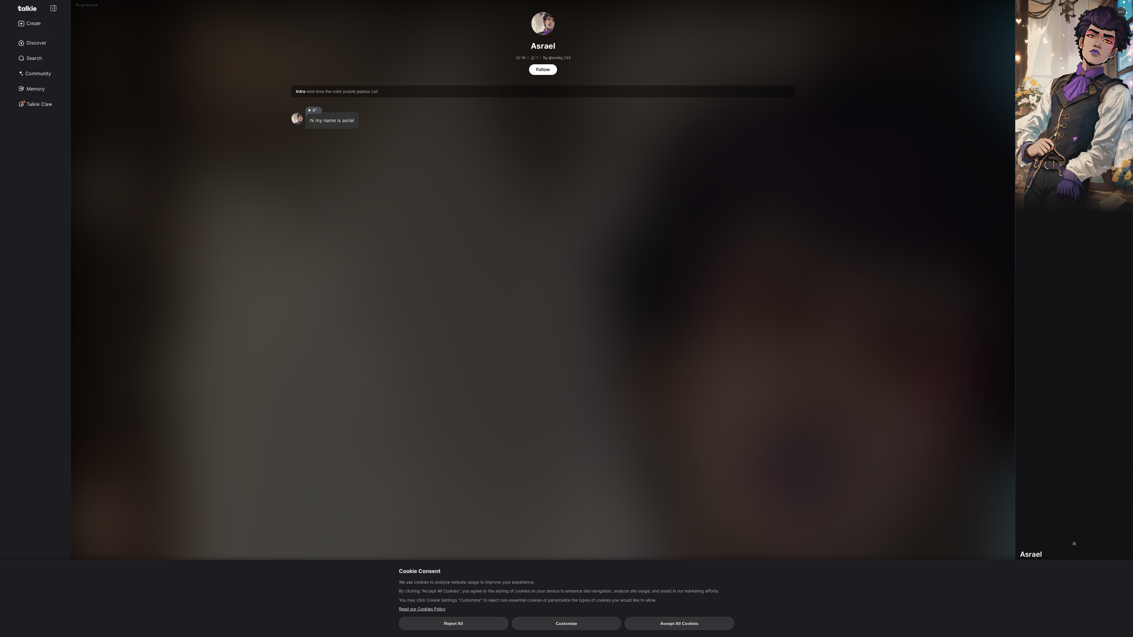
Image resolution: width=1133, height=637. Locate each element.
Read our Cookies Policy (422, 608)
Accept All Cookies (679, 623)
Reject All (453, 623)
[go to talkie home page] (29, 8)
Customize (566, 623)
